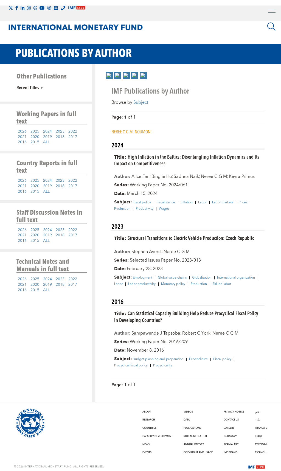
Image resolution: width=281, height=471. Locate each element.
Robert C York (196, 333)
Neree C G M (214, 176)
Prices (243, 202)
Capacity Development (157, 436)
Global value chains (172, 277)
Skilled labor (221, 284)
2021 (22, 137)
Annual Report (194, 444)
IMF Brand (230, 452)
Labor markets (222, 202)
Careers (229, 428)
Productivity (144, 209)
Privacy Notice (234, 412)
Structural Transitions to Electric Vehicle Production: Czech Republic (191, 238)
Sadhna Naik (186, 176)
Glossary (230, 436)
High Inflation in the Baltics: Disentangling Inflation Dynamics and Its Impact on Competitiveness (186, 160)
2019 (47, 137)
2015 (34, 142)
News (146, 444)
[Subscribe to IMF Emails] (56, 8)
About (146, 412)
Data (187, 419)
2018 (60, 137)
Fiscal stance (165, 202)
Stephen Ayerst (146, 252)
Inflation (187, 202)
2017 (72, 137)
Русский (261, 444)
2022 (72, 131)
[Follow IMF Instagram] (29, 8)
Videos (188, 412)
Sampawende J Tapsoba (155, 333)
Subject (140, 102)
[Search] (271, 27)
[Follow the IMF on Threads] (35, 8)
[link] (109, 75)
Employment (142, 277)
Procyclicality (162, 365)
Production (122, 209)
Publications (192, 428)
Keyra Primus (242, 176)
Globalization (202, 277)
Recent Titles (27, 87)
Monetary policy (173, 284)
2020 (34, 137)
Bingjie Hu (161, 176)
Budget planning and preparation (158, 359)
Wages (164, 209)
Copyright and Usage (198, 452)
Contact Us (231, 419)
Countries (149, 428)
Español (260, 452)
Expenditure (198, 359)
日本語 (258, 436)
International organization (236, 277)
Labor (202, 202)
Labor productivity (142, 284)
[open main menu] (272, 11)
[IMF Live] (256, 466)
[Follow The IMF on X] (11, 8)
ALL (46, 142)
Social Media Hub (195, 436)
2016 (22, 142)
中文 (257, 419)
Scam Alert (231, 444)
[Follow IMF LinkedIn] (22, 8)
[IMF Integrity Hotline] (63, 8)
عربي (257, 412)
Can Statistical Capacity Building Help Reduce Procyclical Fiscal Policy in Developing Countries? (186, 316)
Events (146, 452)
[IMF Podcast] (49, 8)
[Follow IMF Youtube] (42, 8)
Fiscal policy (142, 202)
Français (261, 428)
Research (148, 419)
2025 (34, 131)
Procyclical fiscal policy (131, 365)
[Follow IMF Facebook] (16, 8)
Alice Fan (140, 176)
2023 (60, 131)
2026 (22, 131)
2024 (47, 131)
